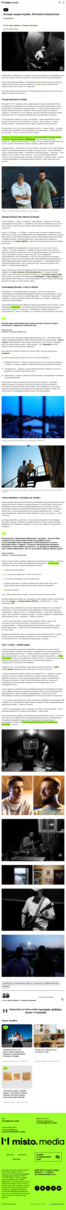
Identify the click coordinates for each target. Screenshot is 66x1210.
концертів (5, 353)
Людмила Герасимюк (30, 25)
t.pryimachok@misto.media (13, 1132)
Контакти (22, 1155)
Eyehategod (39, 276)
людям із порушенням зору (43, 1156)
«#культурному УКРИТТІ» (28, 601)
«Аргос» (5, 342)
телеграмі (41, 1012)
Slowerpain (47, 344)
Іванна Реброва (14, 25)
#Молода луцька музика (22, 983)
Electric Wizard (51, 274)
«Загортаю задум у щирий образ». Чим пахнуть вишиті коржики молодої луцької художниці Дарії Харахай (15, 1094)
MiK (13, 603)
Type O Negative (52, 276)
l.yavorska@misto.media (46, 1123)
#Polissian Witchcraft (51, 983)
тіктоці (28, 1012)
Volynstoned (30, 139)
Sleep (60, 274)
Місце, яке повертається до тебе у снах (46, 1051)
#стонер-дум (37, 983)
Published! (55, 1204)
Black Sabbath (22, 241)
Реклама (16, 1159)
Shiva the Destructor (34, 272)
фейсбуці (56, 1009)
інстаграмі (44, 1009)
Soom (14, 272)
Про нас (10, 1155)
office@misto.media (10, 1121)
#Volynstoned (7, 983)
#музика (6, 986)
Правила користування (38, 1204)
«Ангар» (12, 601)
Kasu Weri (21, 272)
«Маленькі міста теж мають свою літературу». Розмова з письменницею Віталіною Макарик (14, 1053)
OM (43, 274)
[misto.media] (33, 1141)
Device (60, 340)
